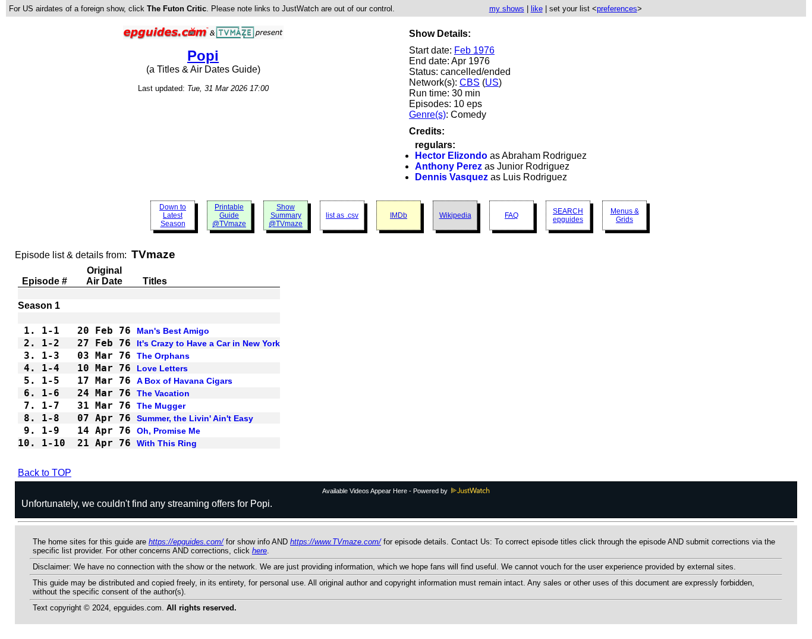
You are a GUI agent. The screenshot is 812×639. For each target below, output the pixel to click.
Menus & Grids (624, 215)
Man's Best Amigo (173, 331)
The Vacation (163, 393)
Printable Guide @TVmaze (229, 215)
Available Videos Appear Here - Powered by (385, 490)
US (492, 82)
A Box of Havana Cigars (184, 381)
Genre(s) (427, 114)
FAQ (511, 215)
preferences (617, 8)
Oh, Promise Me (168, 431)
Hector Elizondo (451, 156)
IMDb (398, 215)
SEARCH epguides (568, 215)
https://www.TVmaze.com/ (335, 541)
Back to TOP (44, 473)
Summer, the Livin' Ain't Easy (195, 418)
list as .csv (342, 215)
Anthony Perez (448, 166)
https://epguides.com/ (186, 541)
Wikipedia (455, 215)
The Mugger (161, 406)
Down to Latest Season (172, 215)
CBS (469, 82)
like (537, 8)
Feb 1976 (474, 50)
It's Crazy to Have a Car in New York (208, 343)
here (259, 550)
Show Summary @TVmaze (286, 215)
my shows (506, 8)
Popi (203, 56)
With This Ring (167, 443)
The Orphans (163, 356)
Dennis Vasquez (451, 177)
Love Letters (162, 368)
